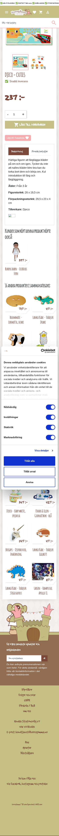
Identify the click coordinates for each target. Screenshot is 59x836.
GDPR (27, 700)
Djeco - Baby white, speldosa (16, 513)
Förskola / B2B (27, 705)
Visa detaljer (42, 450)
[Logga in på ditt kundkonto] (44, 12)
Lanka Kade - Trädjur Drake (43, 320)
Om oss (27, 711)
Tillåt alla (29, 461)
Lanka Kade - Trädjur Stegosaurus (16, 590)
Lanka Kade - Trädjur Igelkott (43, 552)
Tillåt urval (30, 471)
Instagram (28, 784)
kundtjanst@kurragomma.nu (32, 732)
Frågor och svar (27, 695)
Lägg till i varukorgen (29, 124)
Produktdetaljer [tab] (40, 151)
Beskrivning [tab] (17, 151)
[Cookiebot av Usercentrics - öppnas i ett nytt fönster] (41, 351)
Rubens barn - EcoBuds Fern (16, 271)
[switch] (50, 417)
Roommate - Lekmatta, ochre (16, 320)
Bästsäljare (27, 753)
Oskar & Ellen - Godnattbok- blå (43, 513)
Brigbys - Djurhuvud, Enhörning (16, 552)
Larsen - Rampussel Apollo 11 (43, 590)
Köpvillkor (27, 689)
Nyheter (27, 747)
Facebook (16, 784)
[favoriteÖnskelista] (30, 12)
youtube (42, 784)
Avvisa (29, 482)
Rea (27, 742)
